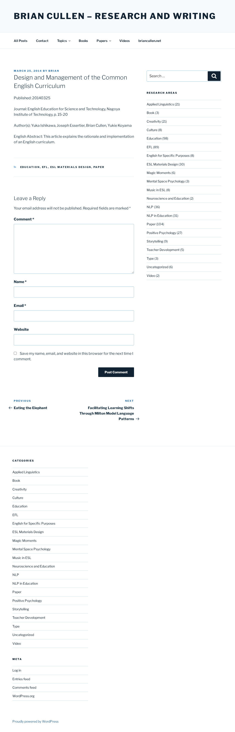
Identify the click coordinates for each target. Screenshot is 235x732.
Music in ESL (156, 190)
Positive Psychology (161, 233)
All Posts (20, 41)
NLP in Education (159, 215)
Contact (42, 41)
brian (53, 70)
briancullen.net (149, 41)
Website (21, 329)
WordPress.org (23, 696)
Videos (124, 41)
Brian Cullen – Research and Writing (115, 16)
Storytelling (155, 241)
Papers (102, 41)
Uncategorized (157, 267)
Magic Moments (159, 173)
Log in (16, 670)
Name (20, 282)
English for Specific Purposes (168, 155)
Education (30, 167)
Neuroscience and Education (168, 198)
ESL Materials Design (70, 167)
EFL (45, 167)
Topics (62, 41)
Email (20, 305)
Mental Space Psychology (166, 181)
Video (151, 276)
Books (83, 41)
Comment (24, 219)
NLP (150, 207)
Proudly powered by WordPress (35, 721)
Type (150, 258)
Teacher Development (163, 250)
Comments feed (24, 687)
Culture (152, 130)
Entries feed (21, 679)
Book (150, 113)
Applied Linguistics (160, 104)
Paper (99, 167)
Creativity (154, 121)
